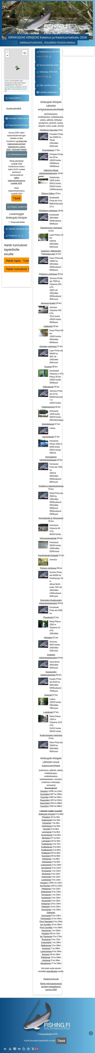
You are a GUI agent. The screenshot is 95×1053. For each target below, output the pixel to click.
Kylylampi (46, 823)
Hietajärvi (48, 638)
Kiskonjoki (46, 877)
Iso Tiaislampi (46, 936)
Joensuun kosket (48, 303)
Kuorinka (44, 797)
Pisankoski (48, 617)
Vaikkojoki (48, 326)
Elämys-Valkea (48, 193)
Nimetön (46, 829)
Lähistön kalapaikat (48, 92)
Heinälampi (46, 868)
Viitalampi (45, 904)
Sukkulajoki (47, 820)
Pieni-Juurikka (46, 927)
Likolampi (46, 960)
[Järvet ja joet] (19, 1049)
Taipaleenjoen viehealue (51, 228)
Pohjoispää (46, 919)
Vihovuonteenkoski (48, 538)
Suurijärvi (44, 806)
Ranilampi (46, 939)
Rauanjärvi (45, 800)
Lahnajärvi (46, 841)
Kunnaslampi (48, 150)
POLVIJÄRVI (50, 42)
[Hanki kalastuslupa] (33, 1049)
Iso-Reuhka (45, 886)
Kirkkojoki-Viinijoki (47, 814)
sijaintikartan (52, 971)
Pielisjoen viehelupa (48, 274)
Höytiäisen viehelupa (48, 211)
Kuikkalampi (46, 847)
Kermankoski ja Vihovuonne (51, 518)
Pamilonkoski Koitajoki (48, 555)
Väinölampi (47, 862)
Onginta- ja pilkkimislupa (18, 207)
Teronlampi (46, 910)
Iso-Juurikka (45, 925)
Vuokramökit (13, 98)
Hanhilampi (47, 826)
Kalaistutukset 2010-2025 (48, 54)
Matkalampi (46, 945)
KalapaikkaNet (46, 1034)
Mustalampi (46, 963)
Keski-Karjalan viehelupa (51, 735)
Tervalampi (46, 871)
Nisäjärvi (45, 933)
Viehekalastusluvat (18, 154)
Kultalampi (46, 898)
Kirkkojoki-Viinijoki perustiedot (18, 118)
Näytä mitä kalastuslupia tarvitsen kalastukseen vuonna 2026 (51, 987)
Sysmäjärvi (45, 794)
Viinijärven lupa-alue (49, 130)
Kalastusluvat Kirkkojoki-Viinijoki (18, 125)
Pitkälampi (46, 889)
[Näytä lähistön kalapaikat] (28, 1049)
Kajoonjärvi (45, 803)
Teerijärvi (46, 954)
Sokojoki (48, 695)
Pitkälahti (46, 907)
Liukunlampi (46, 865)
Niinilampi (46, 874)
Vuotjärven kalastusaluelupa (51, 486)
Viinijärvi (44, 791)
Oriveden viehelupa (48, 346)
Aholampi (46, 948)
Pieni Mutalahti (46, 922)
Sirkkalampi (46, 892)
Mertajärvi (46, 838)
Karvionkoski (48, 437)
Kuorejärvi (46, 856)
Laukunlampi (46, 951)
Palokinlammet (48, 407)
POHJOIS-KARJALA (66, 42)
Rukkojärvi (46, 853)
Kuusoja (48, 367)
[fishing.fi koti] (10, 1049)
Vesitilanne (13, 235)
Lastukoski (48, 712)
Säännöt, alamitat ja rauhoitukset (18, 229)
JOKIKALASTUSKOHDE (32, 42)
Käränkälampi (48, 424)
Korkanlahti (46, 942)
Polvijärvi (46, 817)
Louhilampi (46, 880)
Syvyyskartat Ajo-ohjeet (49, 65)
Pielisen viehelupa (48, 568)
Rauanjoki (46, 901)
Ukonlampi (46, 930)
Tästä (16, 198)
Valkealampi (48, 387)
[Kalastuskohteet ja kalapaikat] (14, 1049)
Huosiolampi (46, 835)
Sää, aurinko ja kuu (48, 85)
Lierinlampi (47, 832)
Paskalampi (47, 844)
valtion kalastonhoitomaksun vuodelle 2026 (16, 180)
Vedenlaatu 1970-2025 (47, 74)
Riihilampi (46, 859)
